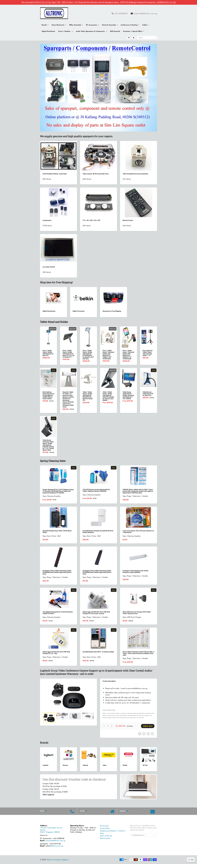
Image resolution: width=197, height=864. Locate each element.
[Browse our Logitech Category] (48, 752)
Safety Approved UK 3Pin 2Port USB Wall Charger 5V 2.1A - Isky (56, 652)
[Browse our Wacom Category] (68, 755)
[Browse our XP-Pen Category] (148, 755)
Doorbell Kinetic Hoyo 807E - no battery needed (98, 652)
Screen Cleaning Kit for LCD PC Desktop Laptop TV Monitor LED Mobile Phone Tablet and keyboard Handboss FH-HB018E (58, 491)
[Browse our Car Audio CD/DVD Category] (58, 247)
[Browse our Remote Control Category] (138, 202)
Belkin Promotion (79, 311)
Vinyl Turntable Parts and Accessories (135, 174)
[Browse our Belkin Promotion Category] (83, 298)
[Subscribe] (154, 835)
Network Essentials (109, 25)
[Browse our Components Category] (58, 202)
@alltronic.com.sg (56, 846)
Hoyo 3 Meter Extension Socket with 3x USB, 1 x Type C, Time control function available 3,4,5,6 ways (138, 653)
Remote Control (128, 220)
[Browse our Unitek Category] (128, 753)
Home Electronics (58, 25)
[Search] (155, 37)
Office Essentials (75, 25)
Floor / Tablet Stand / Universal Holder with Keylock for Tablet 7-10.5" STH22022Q (108, 354)
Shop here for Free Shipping (112, 311)
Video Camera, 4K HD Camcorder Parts (96, 174)
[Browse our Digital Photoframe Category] (53, 298)
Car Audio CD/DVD (49, 267)
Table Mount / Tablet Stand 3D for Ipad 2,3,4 (148, 393)
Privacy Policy (105, 828)
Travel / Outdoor (64, 31)
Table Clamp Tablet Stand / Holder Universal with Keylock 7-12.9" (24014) (128, 395)
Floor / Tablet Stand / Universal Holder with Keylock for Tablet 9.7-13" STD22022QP (128, 354)
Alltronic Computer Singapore (58, 859)
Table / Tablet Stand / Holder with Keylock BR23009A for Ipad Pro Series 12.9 (88, 396)
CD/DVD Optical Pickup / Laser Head (55, 174)
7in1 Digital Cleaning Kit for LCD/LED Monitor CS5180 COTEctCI (58, 612)
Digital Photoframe (48, 31)
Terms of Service (106, 835)
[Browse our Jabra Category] (108, 752)
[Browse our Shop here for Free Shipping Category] (113, 298)
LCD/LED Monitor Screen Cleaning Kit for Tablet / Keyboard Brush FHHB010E (96, 490)
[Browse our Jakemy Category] (88, 752)
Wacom (65, 765)
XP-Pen (145, 765)
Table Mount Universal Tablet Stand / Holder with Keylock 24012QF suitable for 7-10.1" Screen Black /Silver (48, 445)
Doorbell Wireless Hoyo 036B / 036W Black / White (57, 531)
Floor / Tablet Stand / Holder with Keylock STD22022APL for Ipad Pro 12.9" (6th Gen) (88, 354)
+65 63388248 (121, 13)
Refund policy (105, 838)
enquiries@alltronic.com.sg (145, 13)
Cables (144, 25)
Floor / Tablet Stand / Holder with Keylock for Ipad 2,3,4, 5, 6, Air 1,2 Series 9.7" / (68, 353)
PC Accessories (91, 25)
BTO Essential (115, 31)
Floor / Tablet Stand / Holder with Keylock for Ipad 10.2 (48, 352)
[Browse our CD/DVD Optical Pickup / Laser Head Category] (58, 155)
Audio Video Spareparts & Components (90, 31)
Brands (44, 25)
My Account (104, 826)
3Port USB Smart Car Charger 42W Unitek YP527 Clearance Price (137, 612)
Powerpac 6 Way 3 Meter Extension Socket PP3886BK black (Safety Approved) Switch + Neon (57, 572)
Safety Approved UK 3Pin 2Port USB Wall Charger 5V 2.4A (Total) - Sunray (96, 612)
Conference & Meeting (129, 25)
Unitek (125, 765)
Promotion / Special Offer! (132, 31)
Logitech (45, 765)
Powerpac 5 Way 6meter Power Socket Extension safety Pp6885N (135, 571)
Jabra (105, 765)
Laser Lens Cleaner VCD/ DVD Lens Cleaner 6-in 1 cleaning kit (138, 531)
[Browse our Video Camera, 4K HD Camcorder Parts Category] (98, 156)
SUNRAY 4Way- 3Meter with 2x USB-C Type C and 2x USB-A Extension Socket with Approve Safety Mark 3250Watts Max (138, 491)
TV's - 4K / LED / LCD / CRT (91, 220)
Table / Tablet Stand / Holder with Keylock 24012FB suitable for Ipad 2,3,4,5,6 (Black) (108, 396)
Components (47, 220)
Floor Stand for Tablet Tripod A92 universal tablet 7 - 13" (148, 352)
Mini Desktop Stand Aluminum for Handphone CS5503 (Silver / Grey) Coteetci (48, 395)
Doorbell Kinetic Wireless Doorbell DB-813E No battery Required (98, 531)
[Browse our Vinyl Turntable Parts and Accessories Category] (138, 156)
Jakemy (85, 765)
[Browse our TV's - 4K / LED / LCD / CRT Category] (98, 198)
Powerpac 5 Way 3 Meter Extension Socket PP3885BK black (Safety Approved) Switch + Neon (97, 572)
